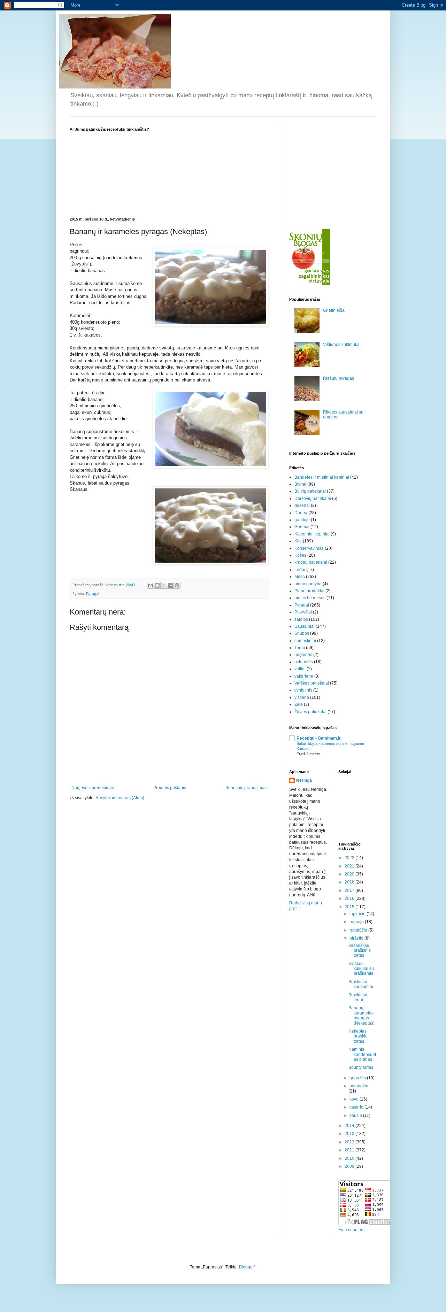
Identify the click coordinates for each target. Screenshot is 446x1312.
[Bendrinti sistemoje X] (163, 585)
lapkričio (358, 913)
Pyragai (92, 594)
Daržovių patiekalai (312, 498)
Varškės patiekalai (311, 683)
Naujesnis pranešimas (92, 787)
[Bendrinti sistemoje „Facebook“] (170, 585)
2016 (350, 898)
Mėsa (299, 576)
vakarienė (303, 676)
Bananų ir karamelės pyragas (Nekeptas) (361, 1015)
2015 (350, 906)
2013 (350, 1133)
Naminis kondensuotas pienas (362, 1054)
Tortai (299, 647)
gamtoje (302, 519)
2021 (350, 866)
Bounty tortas (360, 1067)
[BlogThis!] (157, 585)
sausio (356, 1115)
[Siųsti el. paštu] (150, 585)
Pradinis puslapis (169, 787)
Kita (298, 541)
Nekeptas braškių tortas (358, 1036)
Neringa (304, 780)
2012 (350, 1142)
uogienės (303, 654)
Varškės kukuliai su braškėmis (361, 968)
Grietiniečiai (334, 310)
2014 (350, 1125)
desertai (302, 505)
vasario (356, 1107)
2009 (350, 1166)
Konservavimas (309, 548)
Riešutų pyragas (338, 378)
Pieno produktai (309, 590)
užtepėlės (303, 661)
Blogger (246, 1267)
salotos (301, 619)
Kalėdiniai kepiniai (312, 534)
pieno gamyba (308, 583)
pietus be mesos (309, 597)
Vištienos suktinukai (342, 344)
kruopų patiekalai (310, 562)
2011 (350, 1150)
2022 (350, 857)
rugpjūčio (358, 930)
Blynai (300, 484)
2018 (350, 882)
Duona (300, 512)
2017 (350, 890)
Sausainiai (304, 626)
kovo (354, 1099)
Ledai (299, 569)
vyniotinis (303, 690)
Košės (300, 555)
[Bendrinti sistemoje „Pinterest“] (177, 585)
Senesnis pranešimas (246, 787)
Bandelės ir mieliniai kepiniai (321, 477)
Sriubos (301, 633)
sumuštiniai (305, 640)
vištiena (301, 697)
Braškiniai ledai (357, 997)
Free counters (351, 1229)
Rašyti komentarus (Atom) (119, 797)
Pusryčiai (303, 612)
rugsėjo (357, 921)
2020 (350, 874)
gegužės (358, 1077)
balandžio (358, 1085)
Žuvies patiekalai (310, 711)
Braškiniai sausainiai (360, 984)
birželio (356, 938)
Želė (298, 704)
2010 (350, 1158)
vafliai (300, 668)
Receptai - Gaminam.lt (318, 738)
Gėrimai (301, 526)
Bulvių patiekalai (310, 491)
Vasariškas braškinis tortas (359, 950)
